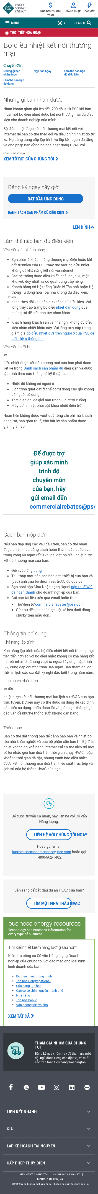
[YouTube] (41, 1088)
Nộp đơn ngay (42, 71)
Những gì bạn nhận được (11, 72)
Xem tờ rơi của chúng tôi (28, 159)
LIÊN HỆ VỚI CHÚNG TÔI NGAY (53, 834)
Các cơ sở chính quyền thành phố (39, 990)
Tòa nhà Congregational (33, 981)
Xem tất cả (19, 1016)
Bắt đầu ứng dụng (46, 199)
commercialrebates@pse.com (59, 604)
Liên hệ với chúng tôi (34, 1174)
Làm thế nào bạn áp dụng (13, 81)
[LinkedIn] (72, 1088)
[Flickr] (87, 1088)
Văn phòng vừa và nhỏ (32, 1005)
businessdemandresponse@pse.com (41, 851)
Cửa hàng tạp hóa (28, 986)
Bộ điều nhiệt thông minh (34, 976)
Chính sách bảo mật (66, 1174)
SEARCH (80, 23)
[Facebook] (11, 1088)
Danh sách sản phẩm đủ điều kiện (36, 212)
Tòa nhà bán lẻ (26, 1000)
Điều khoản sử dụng (50, 1179)
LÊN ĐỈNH (81, 227)
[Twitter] (26, 1088)
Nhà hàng (23, 995)
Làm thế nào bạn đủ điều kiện (74, 72)
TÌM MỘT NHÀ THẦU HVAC (53, 903)
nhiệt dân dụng (68, 307)
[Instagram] (56, 1088)
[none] (12, 22)
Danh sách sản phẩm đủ (43, 368)
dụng (38, 570)
